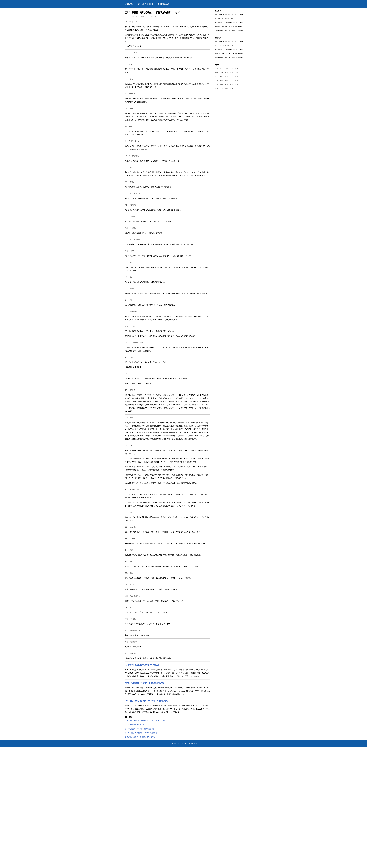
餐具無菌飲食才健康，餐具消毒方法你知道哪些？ (141, 737)
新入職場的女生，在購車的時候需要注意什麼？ (140, 729)
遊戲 (221, 76)
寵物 (236, 80)
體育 (231, 80)
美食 (236, 72)
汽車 (216, 76)
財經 (231, 76)
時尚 (231, 72)
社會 (216, 68)
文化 (231, 68)
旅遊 (236, 76)
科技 (236, 68)
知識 (226, 89)
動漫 (231, 84)
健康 (226, 68)
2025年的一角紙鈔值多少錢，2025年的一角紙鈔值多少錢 (146, 701)
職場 (226, 80)
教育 (221, 68)
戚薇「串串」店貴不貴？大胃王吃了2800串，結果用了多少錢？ (145, 721)
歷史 (221, 84)
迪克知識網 (129, 4)
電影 (221, 89)
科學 (221, 80)
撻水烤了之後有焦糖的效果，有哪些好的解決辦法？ (141, 733)
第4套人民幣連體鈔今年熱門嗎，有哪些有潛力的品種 (144, 683)
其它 (231, 89)
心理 (221, 72)
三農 (226, 84)
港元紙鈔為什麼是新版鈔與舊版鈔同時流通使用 (142, 665)
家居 (226, 76)
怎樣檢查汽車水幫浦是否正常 (134, 725)
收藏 (216, 84)
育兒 (216, 80)
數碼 (226, 72)
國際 (236, 84)
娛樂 (138, 4)
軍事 (216, 89)
